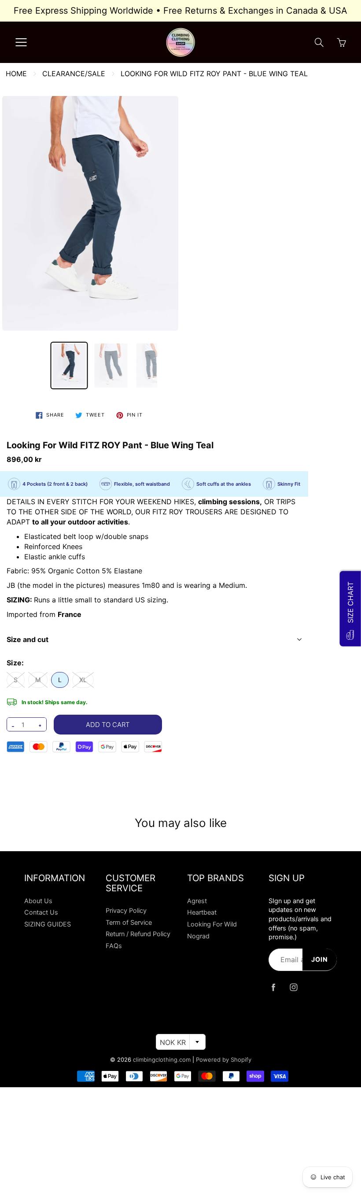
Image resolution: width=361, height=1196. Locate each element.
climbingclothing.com (162, 1059)
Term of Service (129, 923)
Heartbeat (202, 912)
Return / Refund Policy (138, 934)
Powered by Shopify (223, 1059)
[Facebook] (273, 987)
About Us (38, 901)
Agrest (197, 901)
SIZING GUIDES (47, 924)
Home (16, 73)
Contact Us (41, 912)
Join (319, 959)
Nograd (198, 936)
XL (83, 679)
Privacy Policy (126, 911)
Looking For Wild (212, 924)
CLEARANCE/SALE (73, 73)
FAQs (114, 946)
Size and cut (27, 639)
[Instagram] (293, 987)
